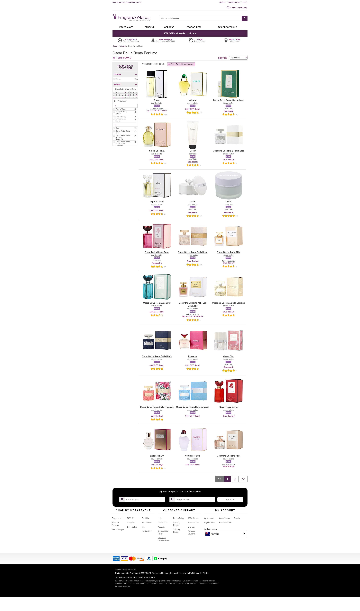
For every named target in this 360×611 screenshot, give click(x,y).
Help (245, 2)
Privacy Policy (132, 577)
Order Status (234, 2)
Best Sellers (132, 527)
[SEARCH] (245, 18)
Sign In (222, 2)
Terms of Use (193, 523)
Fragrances (116, 518)
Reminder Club (225, 523)
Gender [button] (117, 74)
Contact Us (162, 523)
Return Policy (178, 518)
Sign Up (230, 499)
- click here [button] (180, 33)
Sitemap (191, 527)
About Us (161, 527)
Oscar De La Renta (181, 64)
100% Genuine (194, 518)
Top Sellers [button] (235, 58)
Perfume (122, 46)
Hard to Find (147, 531)
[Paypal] (149, 558)
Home (114, 46)
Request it (228, 111)
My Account (208, 518)
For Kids (145, 518)
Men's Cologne (118, 529)
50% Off (130, 518)
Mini (143, 527)
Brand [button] (117, 84)
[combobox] (204, 18)
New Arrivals (147, 523)
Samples (130, 523)
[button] (125, 92)
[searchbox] (201, 18)
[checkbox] (125, 79)
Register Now (209, 523)
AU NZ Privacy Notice (147, 577)
